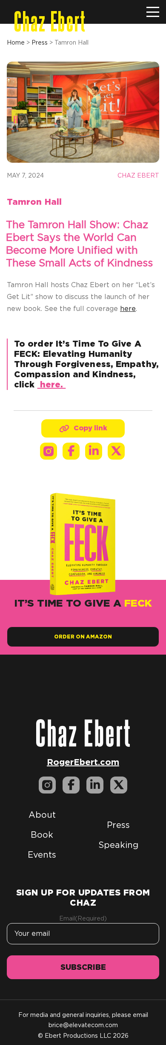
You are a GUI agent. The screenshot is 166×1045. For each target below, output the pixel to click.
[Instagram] (48, 451)
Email (83, 918)
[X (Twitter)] (116, 451)
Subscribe (83, 967)
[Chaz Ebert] (83, 732)
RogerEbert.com (83, 761)
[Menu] (152, 12)
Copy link (90, 428)
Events (42, 854)
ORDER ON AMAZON (83, 636)
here (128, 309)
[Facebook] (71, 451)
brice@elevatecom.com (83, 1025)
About (42, 815)
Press (39, 42)
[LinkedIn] (93, 451)
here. (51, 384)
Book (42, 834)
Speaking (118, 845)
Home (16, 42)
